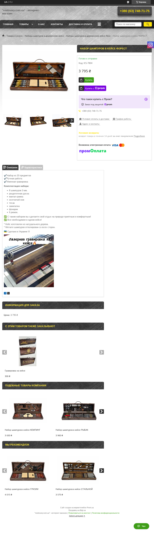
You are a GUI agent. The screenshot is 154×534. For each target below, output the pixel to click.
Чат (144, 526)
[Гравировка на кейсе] (27, 351)
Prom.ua (90, 508)
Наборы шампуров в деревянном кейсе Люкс (88, 36)
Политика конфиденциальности (105, 513)
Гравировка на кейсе (15, 370)
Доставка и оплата (80, 24)
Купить (88, 80)
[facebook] (5, 293)
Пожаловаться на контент (79, 513)
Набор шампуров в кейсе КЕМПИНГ (22, 430)
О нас (41, 24)
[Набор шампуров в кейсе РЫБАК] (78, 410)
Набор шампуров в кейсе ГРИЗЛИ (21, 489)
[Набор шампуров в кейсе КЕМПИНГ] (27, 410)
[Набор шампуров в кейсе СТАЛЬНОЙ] (78, 470)
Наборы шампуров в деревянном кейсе (44, 36)
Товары (24, 24)
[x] (8, 293)
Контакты (57, 24)
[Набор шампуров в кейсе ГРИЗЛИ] (27, 470)
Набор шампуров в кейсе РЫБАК (72, 430)
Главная (8, 24)
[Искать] (148, 24)
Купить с (89, 88)
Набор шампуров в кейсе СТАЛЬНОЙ (74, 489)
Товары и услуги (14, 36)
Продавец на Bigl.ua (77, 510)
